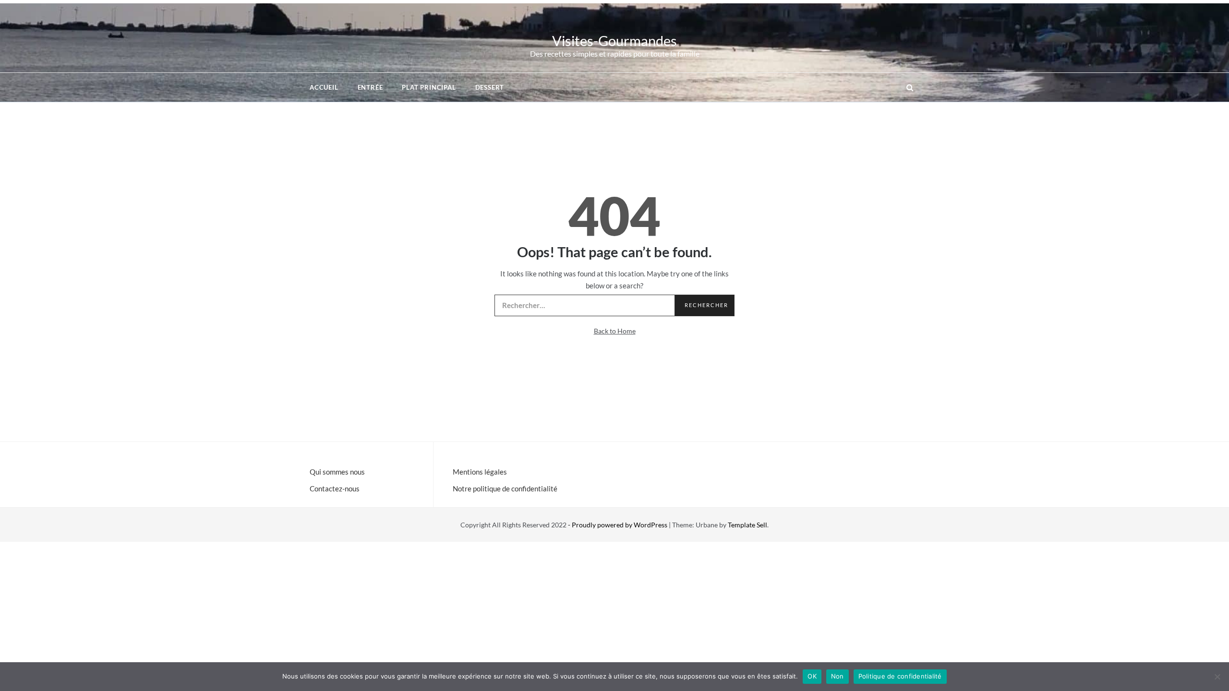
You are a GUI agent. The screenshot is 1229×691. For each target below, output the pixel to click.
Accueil (324, 87)
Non (837, 676)
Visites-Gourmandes (614, 40)
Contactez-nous (335, 488)
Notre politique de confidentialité (505, 488)
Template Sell (747, 525)
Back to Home (615, 331)
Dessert (490, 87)
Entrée (370, 87)
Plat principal (429, 87)
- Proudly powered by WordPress (618, 525)
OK (812, 676)
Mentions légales (480, 471)
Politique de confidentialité (900, 676)
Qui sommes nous (337, 471)
